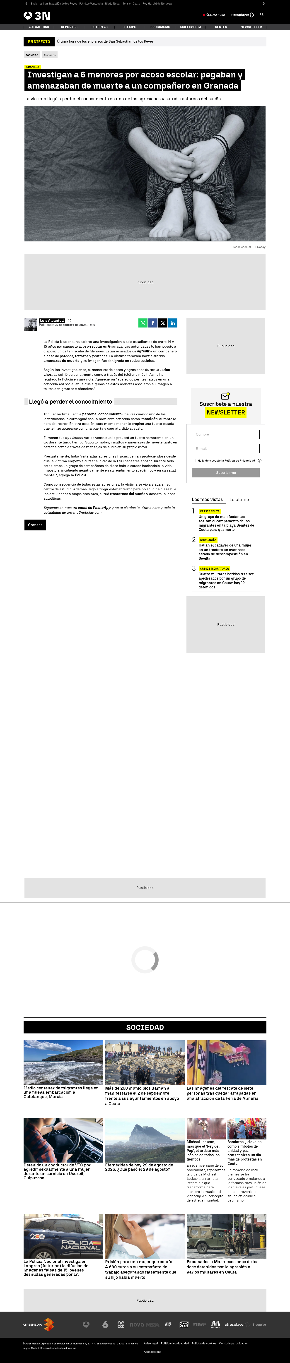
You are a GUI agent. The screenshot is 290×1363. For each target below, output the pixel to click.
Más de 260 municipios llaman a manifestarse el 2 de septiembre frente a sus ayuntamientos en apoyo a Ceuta (142, 1096)
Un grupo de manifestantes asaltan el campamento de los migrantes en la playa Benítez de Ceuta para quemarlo (226, 523)
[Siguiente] (263, 3)
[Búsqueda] (261, 14)
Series (221, 27)
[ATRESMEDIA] (38, 1324)
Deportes (69, 27)
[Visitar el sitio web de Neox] (121, 1324)
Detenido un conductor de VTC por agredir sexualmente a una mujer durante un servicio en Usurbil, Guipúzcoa (57, 1171)
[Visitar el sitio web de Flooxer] (259, 1324)
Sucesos (50, 55)
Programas (160, 27)
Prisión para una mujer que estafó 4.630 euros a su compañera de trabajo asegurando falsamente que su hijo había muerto (140, 1269)
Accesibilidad (152, 1351)
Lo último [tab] (239, 499)
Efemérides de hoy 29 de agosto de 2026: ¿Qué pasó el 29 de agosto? (139, 1167)
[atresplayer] (242, 14)
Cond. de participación (234, 1343)
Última (215, 15)
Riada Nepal (113, 3)
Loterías (100, 27)
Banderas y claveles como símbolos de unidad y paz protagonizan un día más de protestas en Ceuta (244, 1153)
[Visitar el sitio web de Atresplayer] (238, 1324)
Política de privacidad (175, 1343)
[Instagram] (69, 320)
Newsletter (251, 27)
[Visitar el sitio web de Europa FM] (200, 1324)
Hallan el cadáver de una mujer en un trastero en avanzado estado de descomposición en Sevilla (225, 552)
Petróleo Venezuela (91, 3)
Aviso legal (151, 1343)
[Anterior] (26, 3)
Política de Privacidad (240, 460)
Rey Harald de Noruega (157, 3)
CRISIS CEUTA (209, 511)
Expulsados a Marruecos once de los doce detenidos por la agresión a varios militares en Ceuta (223, 1267)
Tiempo (129, 27)
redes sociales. (142, 361)
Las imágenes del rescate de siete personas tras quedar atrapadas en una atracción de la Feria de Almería (223, 1093)
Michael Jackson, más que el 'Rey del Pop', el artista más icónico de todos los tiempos (203, 1150)
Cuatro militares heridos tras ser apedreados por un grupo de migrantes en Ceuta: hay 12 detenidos (226, 581)
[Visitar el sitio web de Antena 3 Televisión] (89, 1324)
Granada (35, 525)
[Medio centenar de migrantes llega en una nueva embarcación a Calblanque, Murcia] (63, 1062)
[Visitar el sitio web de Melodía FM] (215, 1324)
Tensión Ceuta (131, 3)
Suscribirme (226, 472)
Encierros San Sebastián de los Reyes (54, 3)
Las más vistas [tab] (207, 499)
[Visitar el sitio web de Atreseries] (168, 1324)
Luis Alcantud (52, 320)
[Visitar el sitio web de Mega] (153, 1324)
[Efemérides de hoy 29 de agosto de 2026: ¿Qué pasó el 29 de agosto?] (145, 1140)
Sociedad (145, 1027)
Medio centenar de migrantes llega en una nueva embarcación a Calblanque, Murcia (61, 1092)
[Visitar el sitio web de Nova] (137, 1324)
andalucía (208, 540)
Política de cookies (204, 1343)
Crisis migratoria (214, 569)
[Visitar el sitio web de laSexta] (105, 1324)
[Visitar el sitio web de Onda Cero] (184, 1324)
